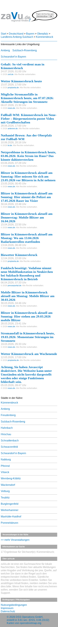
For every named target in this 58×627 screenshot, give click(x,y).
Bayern (30, 33)
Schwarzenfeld (9, 446)
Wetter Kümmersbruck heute (21, 81)
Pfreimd (5, 466)
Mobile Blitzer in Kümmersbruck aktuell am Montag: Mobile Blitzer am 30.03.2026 (27, 296)
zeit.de (11, 74)
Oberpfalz (42, 33)
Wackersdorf (8, 485)
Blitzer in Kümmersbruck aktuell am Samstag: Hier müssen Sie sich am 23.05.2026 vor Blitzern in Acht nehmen (28, 176)
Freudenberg (8, 415)
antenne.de (13, 128)
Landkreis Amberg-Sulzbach (17, 37)
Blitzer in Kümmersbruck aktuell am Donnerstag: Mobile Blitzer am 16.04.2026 (27, 217)
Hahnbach (7, 427)
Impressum (7, 608)
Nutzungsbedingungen (14, 605)
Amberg (5, 50)
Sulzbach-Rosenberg (24, 50)
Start (3, 33)
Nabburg (6, 459)
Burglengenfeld (9, 503)
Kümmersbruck (44, 37)
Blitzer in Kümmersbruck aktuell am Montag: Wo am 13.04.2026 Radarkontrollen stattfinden (27, 238)
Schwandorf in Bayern (13, 56)
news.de (11, 108)
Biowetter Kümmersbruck (19, 255)
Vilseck (5, 472)
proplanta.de (13, 87)
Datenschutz (8, 611)
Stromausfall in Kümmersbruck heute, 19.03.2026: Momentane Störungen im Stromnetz (28, 336)
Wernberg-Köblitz (11, 478)
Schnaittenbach (10, 440)
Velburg (5, 491)
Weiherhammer (9, 510)
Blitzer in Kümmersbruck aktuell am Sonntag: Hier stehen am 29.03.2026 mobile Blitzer (27, 316)
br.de (10, 145)
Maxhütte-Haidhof (11, 516)
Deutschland (16, 33)
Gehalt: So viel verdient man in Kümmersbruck (22, 66)
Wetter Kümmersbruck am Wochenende (29, 354)
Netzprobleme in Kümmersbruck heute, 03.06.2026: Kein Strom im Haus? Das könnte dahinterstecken (28, 155)
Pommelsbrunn (9, 522)
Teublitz (5, 497)
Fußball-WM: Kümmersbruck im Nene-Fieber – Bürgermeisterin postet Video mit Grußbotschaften (29, 118)
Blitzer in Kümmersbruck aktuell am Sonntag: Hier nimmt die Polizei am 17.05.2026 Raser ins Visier (27, 197)
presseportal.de (14, 285)
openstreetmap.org (30, 623)
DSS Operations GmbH (29, 617)
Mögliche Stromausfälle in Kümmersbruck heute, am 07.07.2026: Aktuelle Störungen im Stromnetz (27, 98)
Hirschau (6, 434)
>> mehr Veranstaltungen (15, 539)
